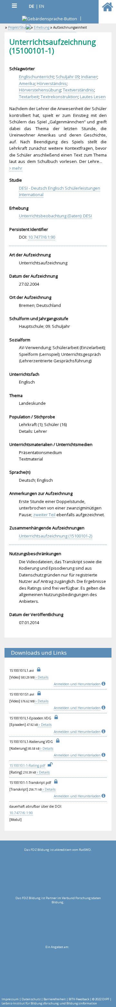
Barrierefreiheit (55, 999)
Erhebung (41, 27)
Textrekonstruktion (59, 97)
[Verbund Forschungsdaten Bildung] (58, 922)
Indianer (89, 77)
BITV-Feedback (79, 999)
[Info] (104, 684)
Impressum (10, 999)
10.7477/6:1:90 (41, 237)
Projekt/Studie (19, 27)
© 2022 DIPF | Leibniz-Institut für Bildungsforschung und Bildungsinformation (56, 1001)
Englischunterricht (36, 77)
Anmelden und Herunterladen (77, 684)
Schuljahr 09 (67, 77)
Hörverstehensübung (40, 90)
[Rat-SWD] (58, 874)
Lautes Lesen (93, 97)
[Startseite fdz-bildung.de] (107, 10)
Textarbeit (29, 97)
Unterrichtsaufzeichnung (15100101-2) (55, 536)
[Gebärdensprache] (49, 19)
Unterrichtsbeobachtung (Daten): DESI (55, 216)
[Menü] (14, 5)
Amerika (27, 83)
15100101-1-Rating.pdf (27, 765)
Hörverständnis (52, 83)
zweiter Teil (44, 515)
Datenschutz (31, 999)
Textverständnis (78, 90)
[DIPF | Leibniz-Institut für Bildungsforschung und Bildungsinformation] (57, 971)
